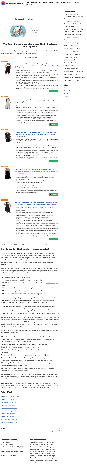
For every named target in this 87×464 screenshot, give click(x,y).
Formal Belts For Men (70, 57)
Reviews (34, 2)
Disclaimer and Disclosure (72, 88)
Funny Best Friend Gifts (71, 63)
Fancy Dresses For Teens (72, 48)
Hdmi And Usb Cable (70, 74)
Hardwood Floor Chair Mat (72, 34)
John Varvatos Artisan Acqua (73, 72)
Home (27, 2)
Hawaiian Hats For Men (71, 69)
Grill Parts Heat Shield (70, 60)
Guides (51, 2)
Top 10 (57, 2)
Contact (76, 2)
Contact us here (12, 387)
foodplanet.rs (12, 455)
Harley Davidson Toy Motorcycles (74, 77)
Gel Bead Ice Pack (69, 66)
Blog (40, 2)
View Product (54, 91)
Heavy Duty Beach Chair (71, 37)
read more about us (31, 387)
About (66, 94)
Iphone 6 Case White (70, 46)
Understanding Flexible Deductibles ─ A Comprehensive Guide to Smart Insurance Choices (75, 17)
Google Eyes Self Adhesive (72, 54)
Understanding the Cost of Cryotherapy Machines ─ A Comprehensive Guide (72, 24)
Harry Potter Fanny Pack (71, 80)
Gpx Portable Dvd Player (71, 43)
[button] (71, 2)
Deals (45, 2)
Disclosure (29, 4)
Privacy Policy (68, 91)
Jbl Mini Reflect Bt (69, 40)
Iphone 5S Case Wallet (71, 51)
